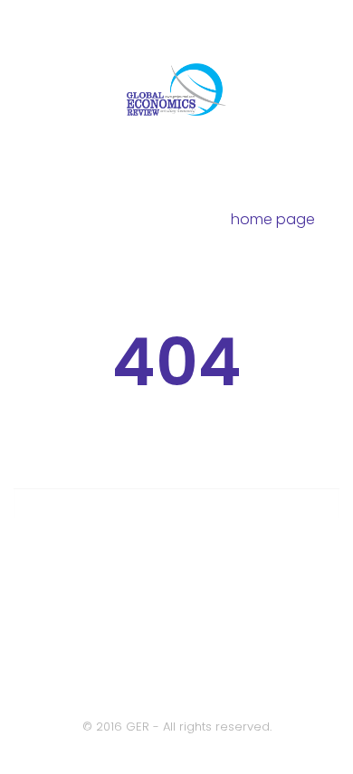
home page (273, 219)
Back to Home (176, 640)
